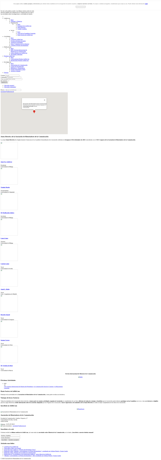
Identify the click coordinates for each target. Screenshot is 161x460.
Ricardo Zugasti (5, 314)
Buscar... (3, 90)
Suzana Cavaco (5, 340)
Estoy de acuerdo (80, 6)
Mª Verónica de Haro (7, 365)
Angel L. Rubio (5, 289)
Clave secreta (4, 79)
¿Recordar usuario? (9, 85)
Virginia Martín (5, 187)
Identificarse (4, 82)
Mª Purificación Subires (7, 213)
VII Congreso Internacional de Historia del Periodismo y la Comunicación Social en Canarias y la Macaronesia (33, 386)
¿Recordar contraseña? (10, 87)
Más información (80, 8)
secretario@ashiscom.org (19, 426)
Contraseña (4, 77)
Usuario (3, 75)
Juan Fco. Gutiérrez (6, 162)
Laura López (4, 238)
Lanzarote (6, 388)
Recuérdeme (4, 81)
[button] (34, 111)
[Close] (45, 100)
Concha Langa (5, 263)
